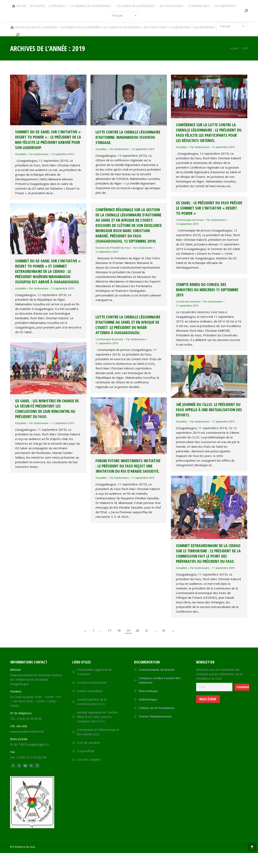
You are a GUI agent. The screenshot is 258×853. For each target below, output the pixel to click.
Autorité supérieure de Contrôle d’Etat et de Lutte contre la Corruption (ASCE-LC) (97, 716)
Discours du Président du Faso (113, 247)
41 (164, 630)
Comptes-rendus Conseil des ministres (159, 680)
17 (109, 630)
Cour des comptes (89, 759)
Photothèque (148, 691)
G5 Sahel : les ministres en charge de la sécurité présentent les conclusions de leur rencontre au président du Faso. (47, 408)
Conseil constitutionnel (91, 682)
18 (119, 630)
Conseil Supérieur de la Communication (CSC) (91, 702)
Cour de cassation (88, 743)
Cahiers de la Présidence (156, 708)
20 (137, 630)
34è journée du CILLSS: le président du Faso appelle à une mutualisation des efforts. (209, 410)
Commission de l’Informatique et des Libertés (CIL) (98, 732)
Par (38, 154)
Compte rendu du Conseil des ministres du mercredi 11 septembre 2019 (207, 290)
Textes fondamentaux (155, 716)
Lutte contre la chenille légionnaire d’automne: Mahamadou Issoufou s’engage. (128, 137)
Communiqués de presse (157, 670)
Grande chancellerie (89, 691)
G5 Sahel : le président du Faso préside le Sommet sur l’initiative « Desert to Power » (209, 208)
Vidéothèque (148, 699)
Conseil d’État (85, 751)
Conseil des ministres (188, 301)
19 (128, 630)
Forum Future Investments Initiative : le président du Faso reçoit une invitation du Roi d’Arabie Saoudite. (128, 466)
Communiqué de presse (190, 220)
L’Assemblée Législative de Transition (94, 672)
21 (147, 630)
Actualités (20, 154)
